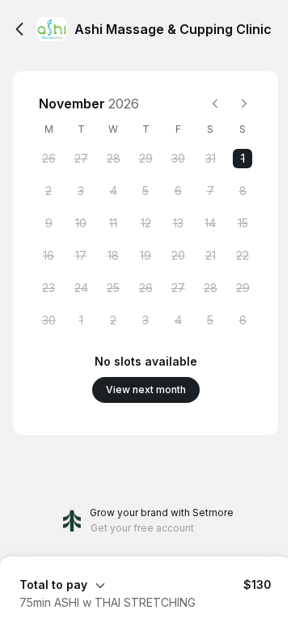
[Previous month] (215, 103)
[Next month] (244, 103)
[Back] (19, 29)
